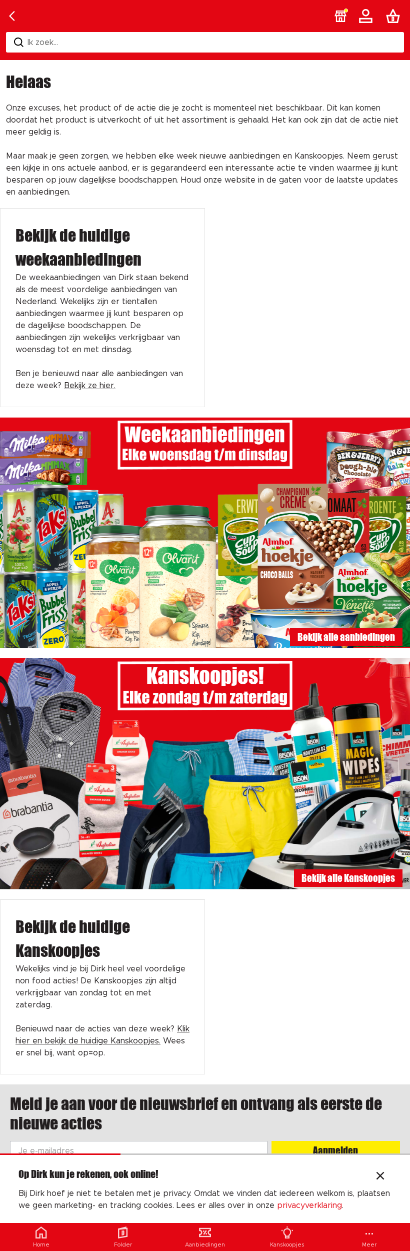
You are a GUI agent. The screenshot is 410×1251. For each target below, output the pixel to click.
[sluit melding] (380, 1176)
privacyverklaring (309, 1205)
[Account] (367, 16)
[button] (340, 16)
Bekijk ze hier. (90, 386)
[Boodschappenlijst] (395, 16)
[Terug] (12, 16)
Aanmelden (335, 1150)
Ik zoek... (43, 43)
